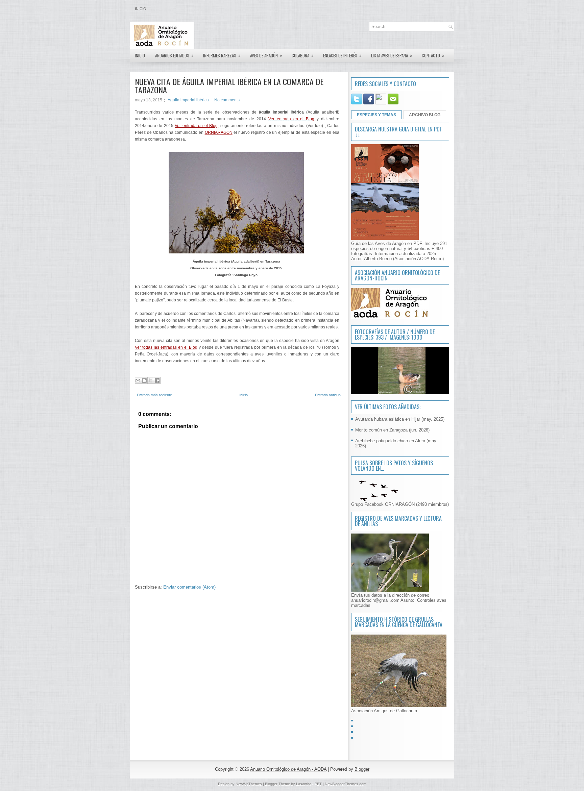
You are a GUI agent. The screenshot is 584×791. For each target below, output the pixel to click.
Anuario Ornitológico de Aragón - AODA (288, 769)
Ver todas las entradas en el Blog (166, 347)
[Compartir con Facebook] (157, 380)
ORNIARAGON (219, 132)
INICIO (140, 55)
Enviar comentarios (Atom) (189, 587)
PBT (318, 784)
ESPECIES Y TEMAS (376, 115)
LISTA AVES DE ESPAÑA (391, 55)
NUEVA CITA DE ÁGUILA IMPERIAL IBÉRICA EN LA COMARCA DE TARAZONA (229, 85)
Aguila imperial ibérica (188, 100)
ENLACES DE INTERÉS (342, 55)
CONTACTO (433, 55)
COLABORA (303, 55)
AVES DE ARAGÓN (266, 55)
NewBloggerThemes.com (345, 784)
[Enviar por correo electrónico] (138, 380)
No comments (227, 100)
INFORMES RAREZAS (222, 55)
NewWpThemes (249, 784)
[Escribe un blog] (144, 380)
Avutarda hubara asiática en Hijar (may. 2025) (399, 419)
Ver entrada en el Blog (196, 125)
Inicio (140, 9)
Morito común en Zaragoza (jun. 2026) (392, 429)
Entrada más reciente (154, 395)
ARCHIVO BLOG (424, 115)
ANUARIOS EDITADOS (174, 55)
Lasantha (303, 784)
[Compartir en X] (150, 380)
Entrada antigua (328, 395)
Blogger (362, 769)
